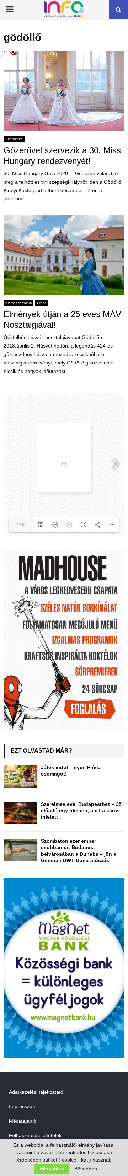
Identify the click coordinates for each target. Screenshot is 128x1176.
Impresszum (23, 1106)
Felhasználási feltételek (35, 1135)
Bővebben (85, 1168)
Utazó (42, 303)
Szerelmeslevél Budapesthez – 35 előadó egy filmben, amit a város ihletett (81, 810)
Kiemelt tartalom (18, 303)
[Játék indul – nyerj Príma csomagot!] (20, 776)
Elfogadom (52, 1168)
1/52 (21, 524)
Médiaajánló (22, 1121)
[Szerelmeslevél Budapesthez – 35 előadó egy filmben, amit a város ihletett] (20, 813)
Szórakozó (14, 139)
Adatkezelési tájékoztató (36, 1092)
